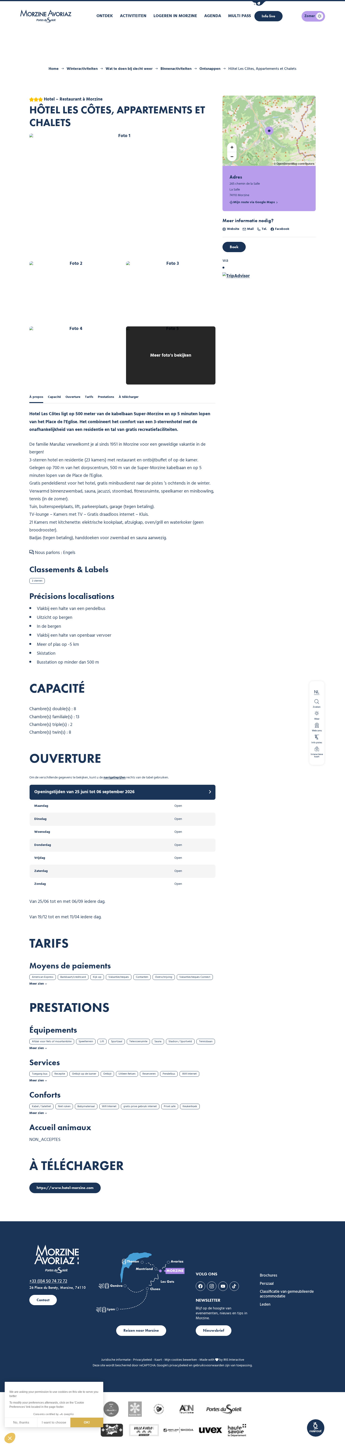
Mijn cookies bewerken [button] (181, 1360)
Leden (265, 1305)
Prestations (106, 397)
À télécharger (128, 397)
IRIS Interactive (233, 1360)
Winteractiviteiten (82, 69)
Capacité (54, 397)
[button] (259, 3)
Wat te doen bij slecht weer (129, 69)
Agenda (212, 16)
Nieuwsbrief (213, 1330)
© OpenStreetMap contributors (294, 163)
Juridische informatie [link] (115, 1360)
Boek (234, 247)
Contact (43, 1300)
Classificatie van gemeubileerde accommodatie (287, 1294)
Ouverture (72, 397)
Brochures (268, 1275)
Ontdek (104, 16)
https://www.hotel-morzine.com (65, 1187)
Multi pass (239, 16)
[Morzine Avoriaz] (47, 16)
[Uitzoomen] (232, 156)
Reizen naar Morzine (141, 1330)
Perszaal (267, 1284)
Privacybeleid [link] (142, 1360)
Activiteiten (133, 16)
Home (54, 69)
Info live (268, 16)
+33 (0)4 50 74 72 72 (48, 1281)
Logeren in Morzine (175, 16)
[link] (315, 1428)
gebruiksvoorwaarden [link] (208, 1365)
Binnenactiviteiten (176, 69)
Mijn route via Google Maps (254, 202)
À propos (36, 397)
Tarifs (89, 397)
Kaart (158, 1360)
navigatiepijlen (115, 777)
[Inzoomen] (232, 147)
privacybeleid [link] (178, 1365)
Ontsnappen (209, 69)
